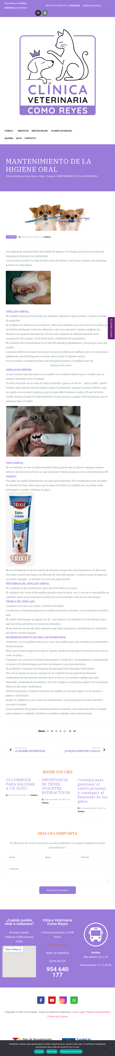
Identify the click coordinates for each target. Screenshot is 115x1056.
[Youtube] (52, 1000)
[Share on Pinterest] (70, 731)
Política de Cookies (57, 1016)
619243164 (74, 5)
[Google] (45, 13)
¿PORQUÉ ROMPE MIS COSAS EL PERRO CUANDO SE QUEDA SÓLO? (84, 749)
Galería (8, 138)
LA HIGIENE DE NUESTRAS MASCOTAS (31, 749)
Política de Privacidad (71, 1051)
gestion (47, 237)
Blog (19, 138)
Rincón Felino (40, 131)
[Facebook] (41, 1000)
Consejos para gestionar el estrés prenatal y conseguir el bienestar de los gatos (92, 790)
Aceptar (39, 1051)
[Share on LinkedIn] (56, 731)
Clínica (8, 131)
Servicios (23, 131)
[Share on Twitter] (52, 731)
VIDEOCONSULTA (111, 328)
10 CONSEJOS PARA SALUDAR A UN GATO (20, 784)
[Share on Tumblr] (60, 731)
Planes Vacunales (61, 131)
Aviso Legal (78, 1012)
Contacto (30, 138)
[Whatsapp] (74, 1000)
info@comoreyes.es (92, 5)
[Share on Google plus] (65, 731)
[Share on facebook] (48, 731)
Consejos (11, 237)
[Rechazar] (111, 1048)
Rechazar (51, 1051)
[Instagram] (38, 13)
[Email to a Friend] (75, 731)
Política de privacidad (97, 1012)
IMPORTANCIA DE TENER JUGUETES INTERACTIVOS (56, 786)
